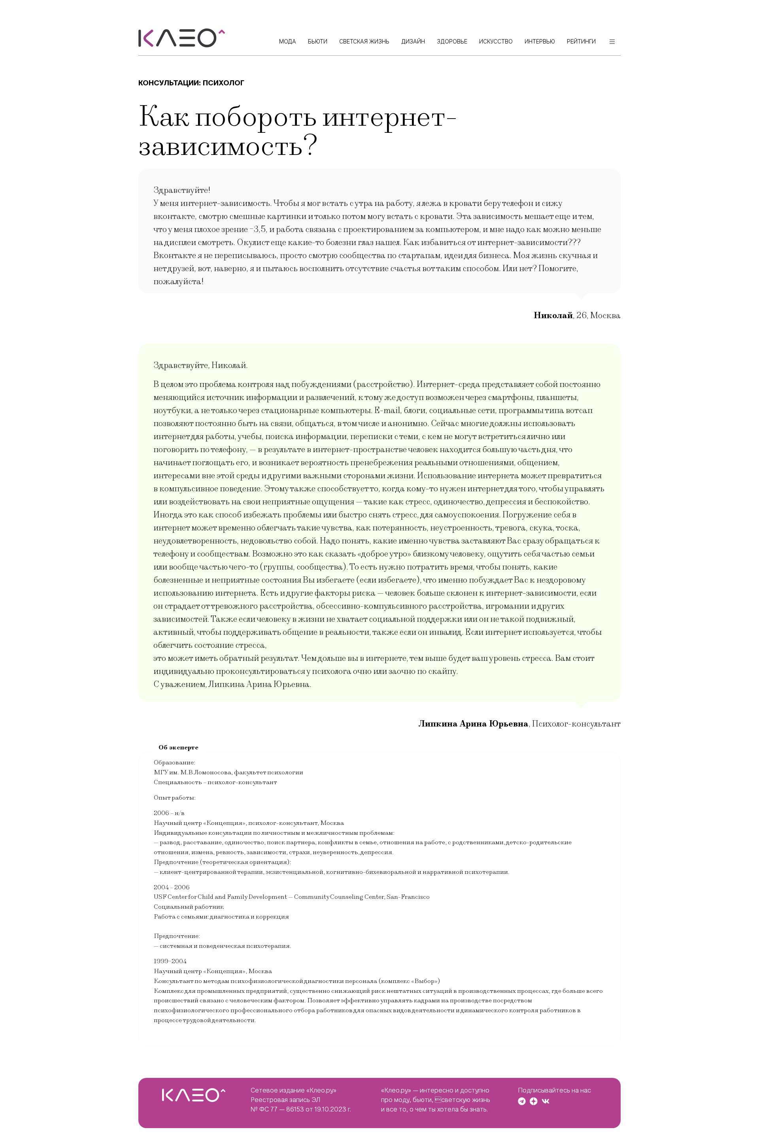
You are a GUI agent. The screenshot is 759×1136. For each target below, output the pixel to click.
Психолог (223, 82)
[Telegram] (522, 1101)
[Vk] (545, 1101)
